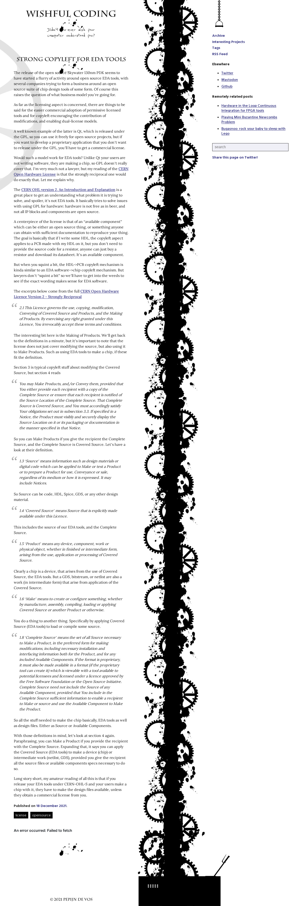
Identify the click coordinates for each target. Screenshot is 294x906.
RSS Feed (220, 53)
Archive (218, 35)
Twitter (227, 73)
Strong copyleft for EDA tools (71, 60)
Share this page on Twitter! (235, 157)
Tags (216, 47)
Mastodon (229, 79)
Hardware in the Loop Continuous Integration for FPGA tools (248, 108)
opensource (41, 815)
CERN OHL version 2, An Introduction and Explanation (68, 189)
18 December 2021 (51, 805)
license (21, 815)
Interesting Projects (228, 41)
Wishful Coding (71, 15)
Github (226, 86)
